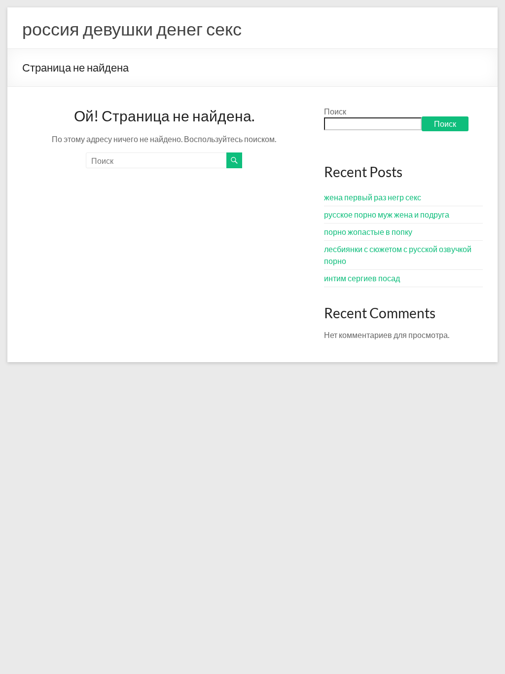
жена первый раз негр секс (372, 197)
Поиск (335, 111)
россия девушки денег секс (132, 28)
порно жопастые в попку (368, 231)
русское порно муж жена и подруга (386, 214)
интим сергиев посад (362, 278)
